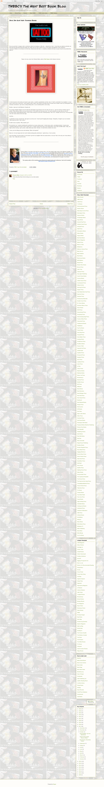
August (81, 745)
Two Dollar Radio (81, 494)
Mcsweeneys (80, 596)
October (82, 731)
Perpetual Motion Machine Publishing (85, 424)
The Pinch (79, 637)
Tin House (79, 490)
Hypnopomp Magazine (82, 585)
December (82, 728)
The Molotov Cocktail (82, 635)
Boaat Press (80, 262)
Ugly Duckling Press (81, 501)
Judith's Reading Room (82, 680)
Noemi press (80, 406)
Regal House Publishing (82, 442)
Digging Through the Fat (82, 560)
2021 (80, 718)
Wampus (79, 519)
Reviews (25, 13)
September (82, 743)
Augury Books (80, 235)
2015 (80, 763)
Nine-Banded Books (81, 402)
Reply (14, 178)
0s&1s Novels (80, 197)
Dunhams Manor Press (82, 305)
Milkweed (79, 386)
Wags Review (80, 650)
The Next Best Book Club (83, 110)
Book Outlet (79, 665)
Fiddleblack (79, 325)
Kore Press (79, 359)
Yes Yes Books (80, 535)
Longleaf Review (81, 594)
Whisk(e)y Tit (80, 526)
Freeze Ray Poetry (81, 574)
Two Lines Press (81, 497)
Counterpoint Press (81, 282)
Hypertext (79, 583)
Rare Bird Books (81, 436)
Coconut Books (80, 278)
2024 (80, 712)
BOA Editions (80, 260)
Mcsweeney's (80, 377)
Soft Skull (79, 463)
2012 (80, 769)
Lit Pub (78, 366)
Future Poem (80, 330)
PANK (78, 612)
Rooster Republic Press (82, 447)
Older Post (70, 203)
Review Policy (18, 13)
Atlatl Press (79, 228)
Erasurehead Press (81, 312)
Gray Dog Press (80, 332)
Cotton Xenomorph (81, 554)
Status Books (80, 472)
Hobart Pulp (80, 581)
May (81, 751)
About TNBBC (33, 13)
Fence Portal (80, 572)
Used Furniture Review (82, 648)
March (81, 755)
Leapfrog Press (80, 361)
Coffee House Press (81, 280)
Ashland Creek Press (82, 224)
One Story (79, 411)
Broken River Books (81, 264)
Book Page (79, 667)
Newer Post (12, 203)
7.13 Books (79, 204)
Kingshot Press (80, 357)
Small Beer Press (81, 461)
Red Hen (79, 438)
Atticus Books (80, 233)
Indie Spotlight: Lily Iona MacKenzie (85, 734)
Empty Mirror (80, 567)
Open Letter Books (81, 413)
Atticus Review (80, 545)
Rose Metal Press (81, 449)
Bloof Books (80, 255)
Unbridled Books (81, 503)
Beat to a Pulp (80, 244)
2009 (80, 774)
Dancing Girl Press (81, 287)
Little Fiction (80, 592)
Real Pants (79, 617)
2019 (80, 722)
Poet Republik (80, 429)
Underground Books (81, 506)
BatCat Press (80, 242)
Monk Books (80, 388)
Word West (79, 530)
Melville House (80, 382)
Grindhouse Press (81, 341)
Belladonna (79, 246)
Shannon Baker (16, 175)
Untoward (79, 646)
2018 (80, 724)
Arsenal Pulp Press (81, 222)
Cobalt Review (80, 551)
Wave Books (80, 521)
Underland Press (81, 508)
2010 (80, 773)
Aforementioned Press (82, 206)
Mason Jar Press (81, 375)
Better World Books (81, 660)
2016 (80, 761)
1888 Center (80, 199)
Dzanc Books (80, 307)
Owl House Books (81, 420)
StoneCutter (80, 628)
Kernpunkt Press (81, 355)
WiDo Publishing (81, 528)
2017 (80, 726)
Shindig (79, 687)
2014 (80, 765)
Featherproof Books (81, 323)
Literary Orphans (81, 590)
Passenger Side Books (82, 422)
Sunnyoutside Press (81, 474)
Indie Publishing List (81, 678)
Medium (79, 188)
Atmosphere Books (81, 231)
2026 (80, 708)
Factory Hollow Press (82, 318)
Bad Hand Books (81, 237)
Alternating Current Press (83, 210)
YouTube (79, 183)
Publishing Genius (81, 431)
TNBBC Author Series (42, 13)
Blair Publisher (80, 253)
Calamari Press (80, 271)
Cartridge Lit (80, 547)
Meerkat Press (80, 379)
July (81, 747)
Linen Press (80, 364)
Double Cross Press (81, 300)
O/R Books (79, 409)
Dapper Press (80, 289)
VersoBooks (80, 517)
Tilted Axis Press (81, 488)
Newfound (79, 400)
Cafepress (79, 190)
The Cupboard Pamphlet (82, 476)
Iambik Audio (80, 350)
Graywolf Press (80, 334)
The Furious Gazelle (81, 632)
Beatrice (79, 658)
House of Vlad (80, 346)
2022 (80, 716)
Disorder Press (80, 296)
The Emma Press (81, 479)
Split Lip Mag (80, 626)
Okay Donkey (80, 610)
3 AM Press (79, 201)
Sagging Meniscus (81, 451)
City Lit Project (80, 674)
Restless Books (80, 445)
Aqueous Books (80, 215)
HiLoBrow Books (81, 343)
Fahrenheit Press (81, 321)
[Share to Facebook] (34, 167)
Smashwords (80, 694)
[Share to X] (32, 167)
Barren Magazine (81, 240)
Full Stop (79, 576)
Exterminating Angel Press (83, 316)
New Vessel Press (81, 397)
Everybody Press (81, 314)
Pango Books (80, 685)
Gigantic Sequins (81, 578)
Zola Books (79, 696)
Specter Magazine (81, 623)
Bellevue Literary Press (82, 249)
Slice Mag (79, 619)
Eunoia (78, 569)
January (82, 758)
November (82, 730)
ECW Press (79, 309)
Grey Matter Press (81, 337)
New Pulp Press (80, 395)
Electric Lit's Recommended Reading (85, 565)
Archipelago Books (81, 217)
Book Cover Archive (81, 662)
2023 (80, 714)
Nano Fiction (80, 605)
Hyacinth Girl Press (81, 348)
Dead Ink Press (80, 294)
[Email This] (30, 167)
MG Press (79, 384)
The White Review (81, 641)
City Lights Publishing (82, 273)
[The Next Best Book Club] (81, 113)
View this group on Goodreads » (87, 156)
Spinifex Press (80, 467)
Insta (78, 181)
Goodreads (79, 174)
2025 (80, 710)
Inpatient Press (80, 352)
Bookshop (79, 185)
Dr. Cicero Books (81, 303)
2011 (80, 771)
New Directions (80, 391)
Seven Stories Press (81, 456)
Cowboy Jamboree (81, 556)
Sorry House (80, 465)
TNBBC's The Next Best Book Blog (37, 6)
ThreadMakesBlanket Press (83, 483)
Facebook (79, 179)
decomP (79, 558)
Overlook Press (80, 418)
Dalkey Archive (80, 285)
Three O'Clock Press (82, 485)
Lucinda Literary (80, 683)
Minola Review (80, 599)
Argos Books (80, 219)
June (81, 749)
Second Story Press (81, 454)
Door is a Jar (80, 563)
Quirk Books (80, 433)
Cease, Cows (80, 549)
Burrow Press (80, 267)
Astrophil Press (80, 226)
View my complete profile (82, 84)
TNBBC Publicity (53, 13)
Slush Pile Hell (80, 689)
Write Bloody (80, 533)
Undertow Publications (82, 510)
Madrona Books (80, 370)
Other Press (80, 415)
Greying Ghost (80, 339)
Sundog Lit (79, 630)
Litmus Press (80, 368)
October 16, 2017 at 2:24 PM (26, 175)
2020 (80, 720)
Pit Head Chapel (81, 614)
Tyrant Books (80, 499)
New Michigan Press (81, 393)
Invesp (93, 702)
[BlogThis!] (31, 167)
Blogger (54, 784)
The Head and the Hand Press (84, 481)
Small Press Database (82, 692)
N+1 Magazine (80, 603)
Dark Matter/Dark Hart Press (83, 291)
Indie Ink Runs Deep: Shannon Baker (84, 737)
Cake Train (79, 269)
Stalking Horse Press (82, 470)
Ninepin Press (80, 404)
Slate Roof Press (81, 458)
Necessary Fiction (81, 608)
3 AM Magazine (80, 542)
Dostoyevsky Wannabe (82, 298)
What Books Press (81, 524)
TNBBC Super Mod (89, 68)
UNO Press (79, 512)
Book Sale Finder (81, 669)
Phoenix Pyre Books (81, 427)
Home (11, 13)
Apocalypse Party (81, 213)
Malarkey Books (80, 373)
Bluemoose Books (81, 258)
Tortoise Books (80, 492)
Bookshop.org (80, 671)
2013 (80, 767)
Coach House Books (81, 276)
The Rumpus (80, 639)
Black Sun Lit (80, 251)
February (82, 757)
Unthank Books (80, 515)
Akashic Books (80, 208)
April (81, 753)
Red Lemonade (80, 440)
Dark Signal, (47, 59)
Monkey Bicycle (80, 601)
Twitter (78, 176)
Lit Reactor (79, 587)
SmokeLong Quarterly (82, 621)
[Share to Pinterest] (35, 167)
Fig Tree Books (80, 328)
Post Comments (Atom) (44, 208)
